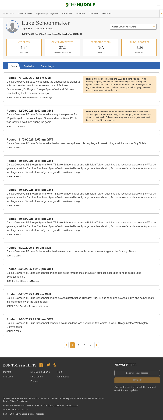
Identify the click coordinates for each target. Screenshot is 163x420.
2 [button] (78, 344)
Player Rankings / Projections (47, 13)
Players (7, 371)
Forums (34, 381)
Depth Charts (107, 13)
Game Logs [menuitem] (47, 66)
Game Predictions (25, 13)
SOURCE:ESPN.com (16, 126)
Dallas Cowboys (44, 28)
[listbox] (133, 27)
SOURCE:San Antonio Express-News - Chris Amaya (29, 97)
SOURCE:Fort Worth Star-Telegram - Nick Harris (27, 306)
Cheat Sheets (94, 13)
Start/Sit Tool (67, 13)
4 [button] (90, 344)
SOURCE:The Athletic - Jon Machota (23, 280)
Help (59, 371)
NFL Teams (36, 376)
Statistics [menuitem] (29, 66)
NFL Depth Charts (40, 371)
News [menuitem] (14, 66)
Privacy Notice (54, 405)
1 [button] (72, 344)
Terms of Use (72, 405)
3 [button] (84, 344)
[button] (159, 5)
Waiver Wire (80, 13)
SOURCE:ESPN (14, 147)
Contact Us (63, 376)
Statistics (8, 376)
